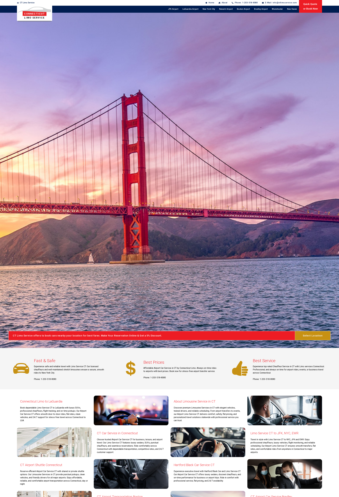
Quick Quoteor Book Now (310, 6)
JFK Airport (173, 9)
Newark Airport (226, 9)
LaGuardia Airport (190, 9)
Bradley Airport (261, 9)
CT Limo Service (27, 3)
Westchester (277, 9)
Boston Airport (243, 9)
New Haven (292, 9)
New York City (209, 9)
